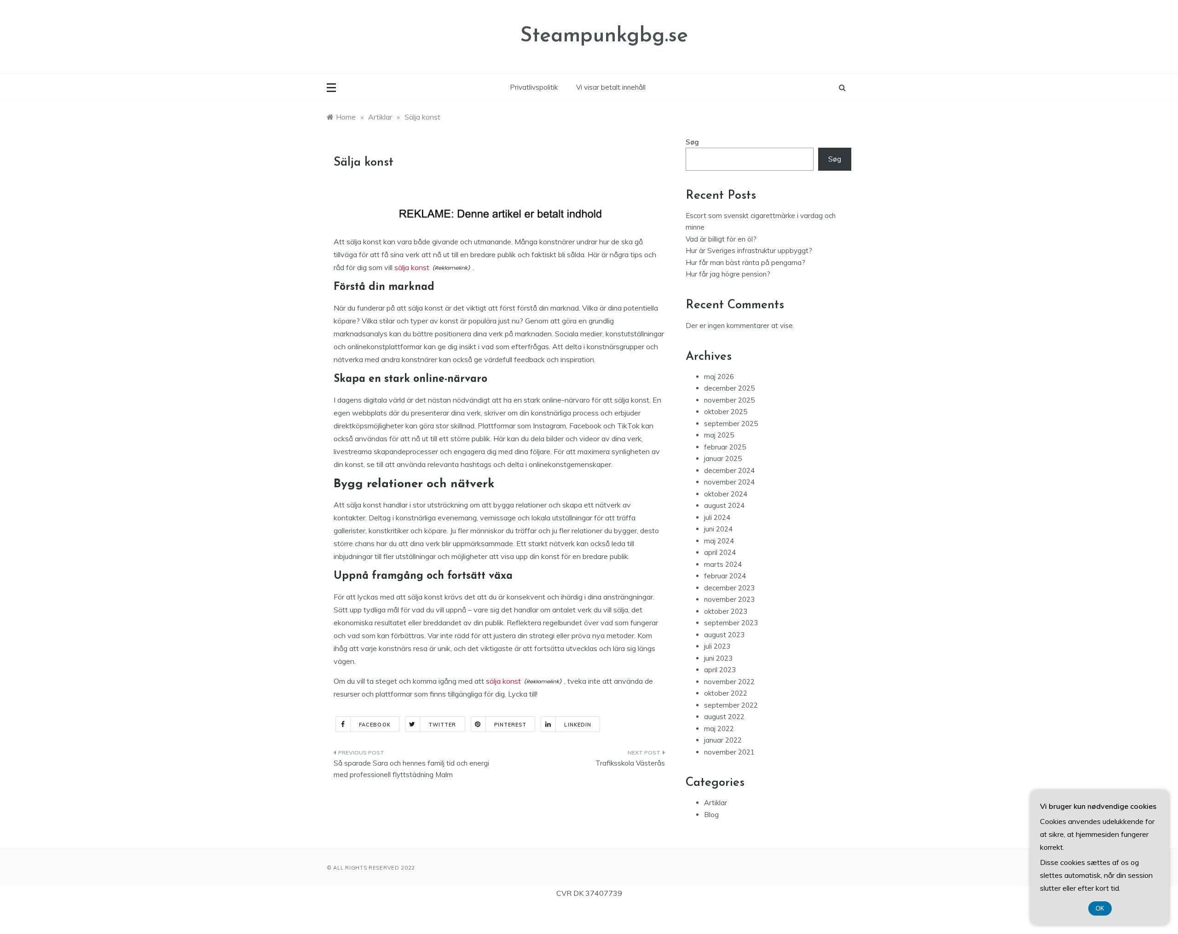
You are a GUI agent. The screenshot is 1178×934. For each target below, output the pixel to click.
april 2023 (720, 669)
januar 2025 (723, 458)
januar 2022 (723, 740)
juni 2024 (718, 529)
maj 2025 (719, 435)
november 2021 (729, 752)
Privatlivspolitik (534, 87)
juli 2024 (717, 517)
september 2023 (731, 622)
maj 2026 (719, 376)
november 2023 (729, 599)
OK (1100, 908)
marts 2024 (723, 564)
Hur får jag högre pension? (728, 274)
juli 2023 (717, 646)
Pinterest (510, 724)
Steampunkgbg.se (604, 36)
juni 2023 (718, 658)
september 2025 (731, 423)
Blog (711, 814)
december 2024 (729, 470)
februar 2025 (725, 447)
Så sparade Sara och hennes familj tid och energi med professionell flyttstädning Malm (411, 769)
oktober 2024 (725, 494)
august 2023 (724, 634)
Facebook (375, 724)
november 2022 (729, 681)
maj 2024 (719, 540)
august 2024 (724, 505)
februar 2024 (725, 575)
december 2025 (729, 388)
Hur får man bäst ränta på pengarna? (745, 262)
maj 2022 (719, 728)
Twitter (442, 724)
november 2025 (729, 400)
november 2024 (729, 482)
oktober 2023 (725, 611)
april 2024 (720, 552)
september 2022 (731, 705)
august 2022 (724, 716)
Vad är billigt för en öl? (721, 239)
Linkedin (577, 724)
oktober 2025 (725, 411)
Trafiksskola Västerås (630, 763)
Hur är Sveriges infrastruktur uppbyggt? (749, 250)
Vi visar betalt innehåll (611, 87)
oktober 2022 (725, 693)
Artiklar (715, 802)
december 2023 (729, 587)
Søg (692, 142)
